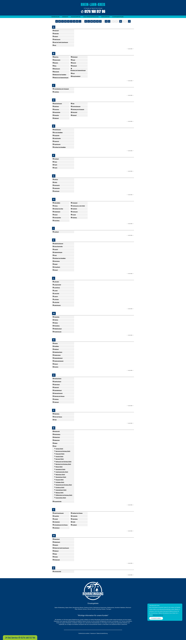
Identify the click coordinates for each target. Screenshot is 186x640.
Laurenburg (57, 287)
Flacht (55, 164)
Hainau (56, 206)
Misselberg (57, 325)
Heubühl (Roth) (59, 456)
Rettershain (57, 440)
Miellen (56, 323)
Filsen (55, 162)
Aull (55, 45)
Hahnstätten (57, 203)
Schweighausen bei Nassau (61, 525)
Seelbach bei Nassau (77, 513)
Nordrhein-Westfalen (120, 607)
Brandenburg (76, 607)
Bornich (74, 63)
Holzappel (74, 203)
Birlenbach (75, 57)
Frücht (55, 167)
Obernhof (56, 387)
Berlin (70, 607)
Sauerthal (56, 516)
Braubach (74, 66)
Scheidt (56, 519)
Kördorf (56, 270)
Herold (55, 214)
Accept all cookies (156, 618)
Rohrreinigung (55, 16)
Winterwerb (57, 559)
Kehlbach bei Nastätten (60, 258)
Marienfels (56, 317)
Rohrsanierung (105, 16)
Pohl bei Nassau (58, 417)
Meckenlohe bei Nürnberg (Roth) (64, 485)
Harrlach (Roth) (59, 448)
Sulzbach (74, 525)
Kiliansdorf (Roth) (60, 454)
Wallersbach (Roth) (60, 474)
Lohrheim (56, 299)
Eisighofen (56, 135)
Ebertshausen (57, 129)
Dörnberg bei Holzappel (78, 109)
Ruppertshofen (57, 501)
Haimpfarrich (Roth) (60, 469)
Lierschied (56, 293)
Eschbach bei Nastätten (60, 147)
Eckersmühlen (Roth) (61, 497)
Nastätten (56, 346)
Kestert (55, 264)
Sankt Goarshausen (59, 513)
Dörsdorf (74, 115)
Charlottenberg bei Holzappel (61, 89)
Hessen (91, 607)
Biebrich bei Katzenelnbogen (61, 77)
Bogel (73, 60)
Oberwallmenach (58, 393)
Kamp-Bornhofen (58, 246)
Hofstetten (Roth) (60, 482)
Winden (56, 557)
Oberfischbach (57, 381)
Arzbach (56, 36)
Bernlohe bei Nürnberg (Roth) (63, 451)
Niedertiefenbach (58, 358)
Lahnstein (56, 281)
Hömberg (74, 217)
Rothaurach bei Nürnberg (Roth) (63, 461)
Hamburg (86, 607)
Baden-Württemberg (60, 607)
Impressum (93, 633)
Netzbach (56, 349)
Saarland (80, 609)
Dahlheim (56, 106)
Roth (55, 446)
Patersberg (56, 414)
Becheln (56, 63)
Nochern (56, 367)
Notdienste (65, 16)
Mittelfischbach (58, 328)
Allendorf (56, 30)
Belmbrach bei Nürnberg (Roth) (63, 464)
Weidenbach (57, 542)
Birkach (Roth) (59, 466)
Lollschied (56, 302)
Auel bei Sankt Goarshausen (61, 42)
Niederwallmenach (58, 361)
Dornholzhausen (76, 106)
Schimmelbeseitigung (117, 16)
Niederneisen (57, 355)
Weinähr (56, 545)
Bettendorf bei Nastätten (60, 74)
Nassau (56, 343)
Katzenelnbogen (58, 252)
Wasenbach (57, 539)
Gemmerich (57, 185)
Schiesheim (57, 522)
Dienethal (56, 115)
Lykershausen (57, 305)
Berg (55, 66)
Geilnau (56, 179)
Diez (73, 103)
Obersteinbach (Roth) (61, 477)
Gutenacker (57, 188)
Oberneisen (57, 384)
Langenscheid (57, 284)
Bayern (67, 607)
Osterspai (56, 402)
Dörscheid (74, 112)
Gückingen (56, 191)
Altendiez (56, 33)
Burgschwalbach (76, 76)
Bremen (81, 607)
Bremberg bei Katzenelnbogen (78, 70)
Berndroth (56, 71)
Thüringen (108, 609)
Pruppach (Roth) (60, 479)
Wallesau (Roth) (59, 492)
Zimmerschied (57, 571)
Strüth (73, 522)
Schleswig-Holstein (100, 609)
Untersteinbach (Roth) (61, 490)
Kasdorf (56, 249)
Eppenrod (56, 141)
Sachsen (85, 609)
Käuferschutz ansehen (83, 633)
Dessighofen (57, 112)
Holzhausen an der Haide (78, 206)
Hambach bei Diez (58, 208)
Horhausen (75, 211)
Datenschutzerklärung (102, 633)
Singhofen (74, 516)
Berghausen (57, 68)
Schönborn (57, 528)
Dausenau (56, 109)
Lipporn (56, 296)
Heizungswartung (75, 16)
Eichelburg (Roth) (60, 487)
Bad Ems (56, 57)
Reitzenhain (57, 437)
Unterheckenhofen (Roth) (62, 472)
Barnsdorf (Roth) (60, 459)
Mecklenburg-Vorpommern (100, 607)
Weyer (55, 554)
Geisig (55, 182)
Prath (55, 419)
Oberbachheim (57, 378)
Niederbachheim (58, 352)
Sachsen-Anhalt (91, 609)
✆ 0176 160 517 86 (93, 11)
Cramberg (56, 92)
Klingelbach (57, 267)
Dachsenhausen (58, 103)
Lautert (56, 290)
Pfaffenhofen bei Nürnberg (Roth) (64, 495)
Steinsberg (75, 519)
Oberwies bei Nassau (59, 396)
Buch (73, 73)
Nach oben (130, 48)
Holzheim (74, 208)
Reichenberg (57, 434)
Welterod (56, 551)
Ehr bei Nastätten (58, 132)
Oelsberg (56, 399)
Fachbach (56, 159)
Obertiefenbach (58, 390)
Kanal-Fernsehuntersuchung (91, 16)
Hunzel (74, 214)
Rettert (55, 443)
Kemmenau (57, 261)
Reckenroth (57, 431)
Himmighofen (57, 217)
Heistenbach (57, 211)
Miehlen (56, 320)
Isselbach (56, 232)
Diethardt (56, 118)
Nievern (56, 364)
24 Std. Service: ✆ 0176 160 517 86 (20, 637)
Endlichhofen (57, 138)
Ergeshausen (57, 144)
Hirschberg (56, 220)
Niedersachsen (110, 607)
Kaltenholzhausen (58, 243)
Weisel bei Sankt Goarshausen (61, 548)
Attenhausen (57, 39)
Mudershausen (57, 331)
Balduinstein (57, 60)
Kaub (55, 255)
